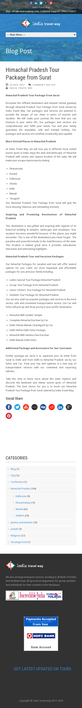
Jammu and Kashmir (21, 522)
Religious (16, 535)
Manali (19, 509)
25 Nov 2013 (17, 85)
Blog (13, 469)
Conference (17, 481)
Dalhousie (21, 496)
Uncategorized (19, 542)
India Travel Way (20, 88)
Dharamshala (23, 502)
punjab (14, 528)
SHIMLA (20, 515)
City (13, 475)
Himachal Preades (20, 488)
